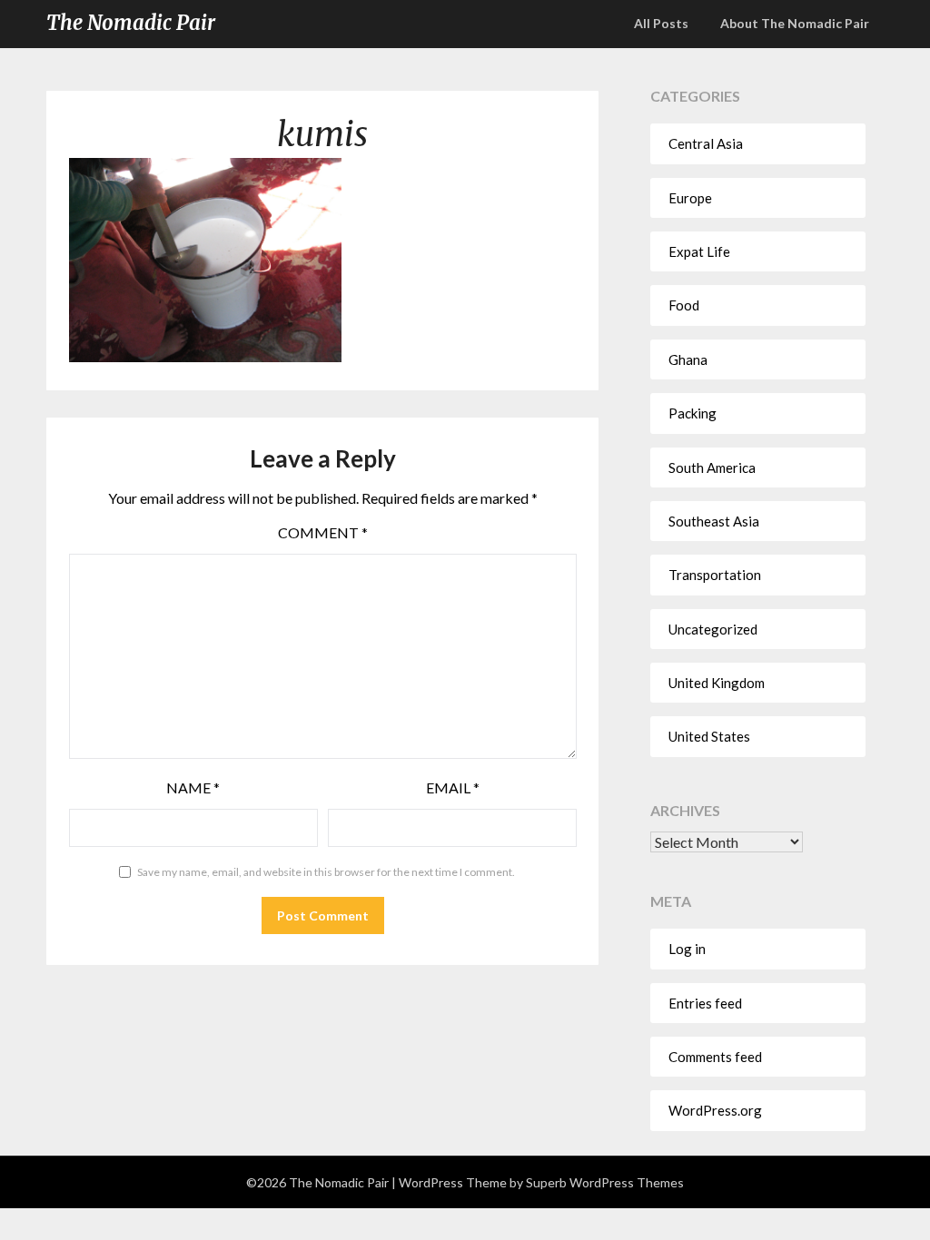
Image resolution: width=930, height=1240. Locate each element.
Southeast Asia (713, 521)
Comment (323, 532)
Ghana (687, 359)
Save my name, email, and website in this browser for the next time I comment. (326, 872)
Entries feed (705, 1003)
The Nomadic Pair (130, 22)
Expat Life (699, 251)
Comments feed (715, 1056)
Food (683, 305)
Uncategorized (712, 629)
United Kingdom (716, 682)
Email (453, 787)
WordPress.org (715, 1110)
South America (712, 467)
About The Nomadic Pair (794, 23)
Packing (692, 413)
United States (709, 736)
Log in (687, 948)
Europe (690, 198)
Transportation (714, 574)
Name (193, 787)
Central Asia (705, 143)
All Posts (661, 23)
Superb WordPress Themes (605, 1182)
